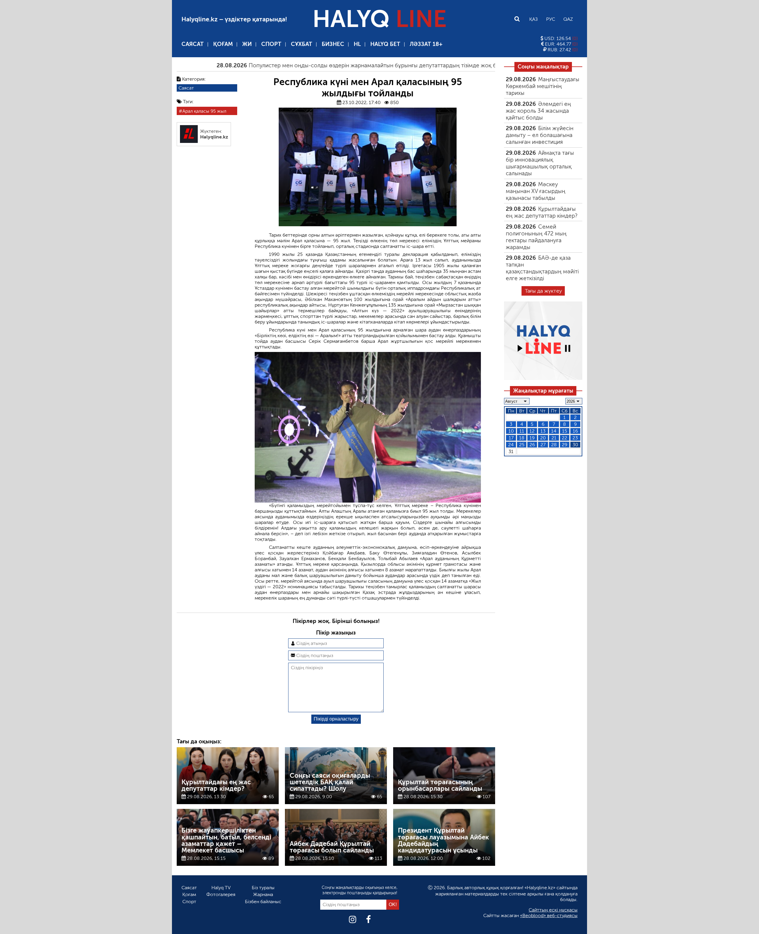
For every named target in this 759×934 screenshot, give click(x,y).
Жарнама (263, 894)
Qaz (568, 19)
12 (532, 430)
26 (532, 444)
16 (575, 430)
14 (554, 430)
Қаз (533, 19)
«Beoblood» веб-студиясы (549, 915)
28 (554, 444)
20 (543, 437)
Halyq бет (385, 44)
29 (564, 444)
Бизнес (333, 44)
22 (564, 437)
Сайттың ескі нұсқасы (553, 910)
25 (521, 444)
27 (543, 444)
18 (521, 437)
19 (532, 437)
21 (554, 437)
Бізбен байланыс (263, 901)
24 (511, 444)
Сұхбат (301, 44)
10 (511, 430)
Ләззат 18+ (426, 44)
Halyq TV (221, 887)
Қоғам (223, 44)
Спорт (271, 44)
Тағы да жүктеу (543, 291)
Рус (550, 19)
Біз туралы (263, 887)
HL (357, 44)
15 (564, 430)
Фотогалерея (220, 894)
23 (575, 437)
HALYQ (379, 19)
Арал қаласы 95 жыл (204, 111)
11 (521, 430)
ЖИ (247, 44)
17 (511, 437)
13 (543, 430)
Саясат (192, 44)
